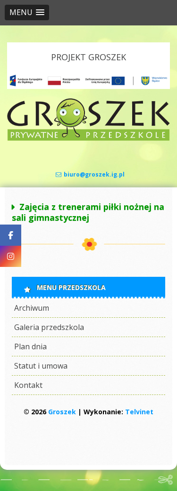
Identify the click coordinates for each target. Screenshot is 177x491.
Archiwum (31, 308)
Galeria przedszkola (49, 327)
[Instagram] (10, 256)
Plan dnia (30, 346)
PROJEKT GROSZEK (88, 57)
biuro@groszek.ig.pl (94, 174)
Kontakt (28, 385)
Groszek (62, 411)
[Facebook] (10, 235)
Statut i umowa (40, 366)
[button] (27, 12)
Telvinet (139, 411)
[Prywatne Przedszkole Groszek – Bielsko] (88, 138)
